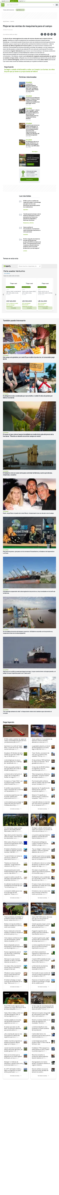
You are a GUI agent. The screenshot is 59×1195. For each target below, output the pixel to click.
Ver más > (35, 151)
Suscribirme (29, 179)
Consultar (13, 308)
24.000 (44, 301)
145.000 (12, 301)
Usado (7, 289)
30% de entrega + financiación (10, 305)
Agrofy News (6, 21)
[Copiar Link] (55, 34)
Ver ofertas (7, 273)
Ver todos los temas (14, 809)
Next (56, 294)
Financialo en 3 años (27, 306)
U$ (7, 301)
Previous (3, 294)
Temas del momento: (8, 10)
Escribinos (30, 164)
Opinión (12, 21)
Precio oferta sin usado (12, 303)
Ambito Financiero (8, 29)
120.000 (28, 301)
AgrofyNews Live (20, 10)
